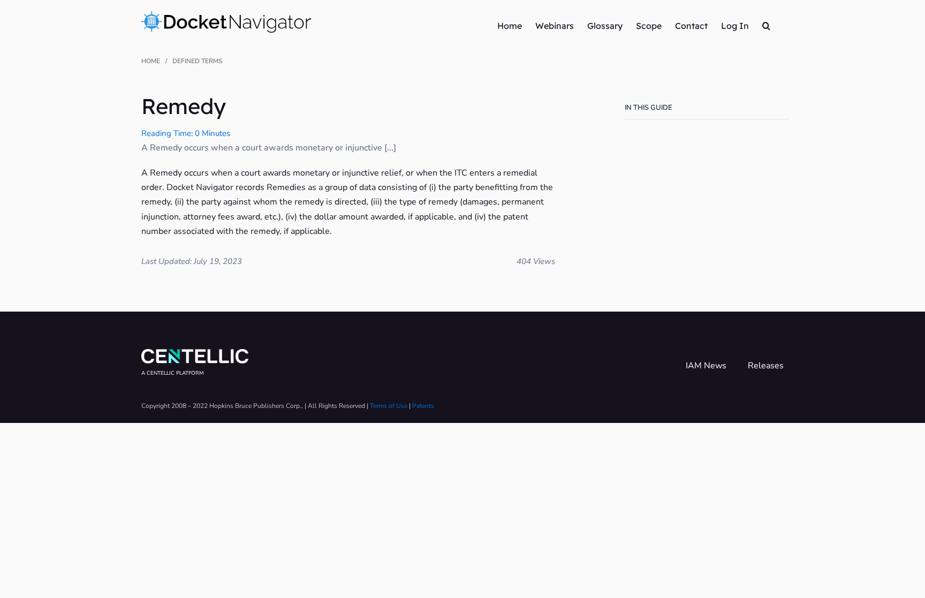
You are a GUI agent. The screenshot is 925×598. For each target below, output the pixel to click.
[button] (766, 25)
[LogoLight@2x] (194, 353)
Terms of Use (388, 406)
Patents (423, 406)
